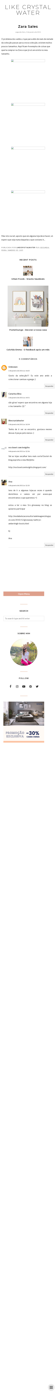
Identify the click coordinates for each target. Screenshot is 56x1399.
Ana (10, 481)
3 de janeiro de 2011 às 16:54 (19, 424)
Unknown (13, 367)
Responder (49, 386)
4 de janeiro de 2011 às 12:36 (19, 451)
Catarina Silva (14, 393)
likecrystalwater (16, 420)
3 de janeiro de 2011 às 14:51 (19, 398)
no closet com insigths (19, 447)
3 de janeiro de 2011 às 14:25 (19, 371)
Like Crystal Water (28, 9)
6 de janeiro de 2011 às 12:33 (19, 485)
